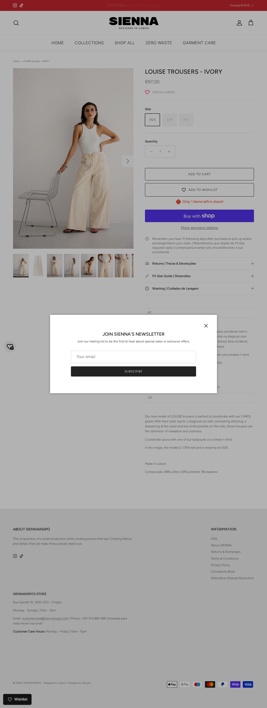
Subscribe (134, 371)
